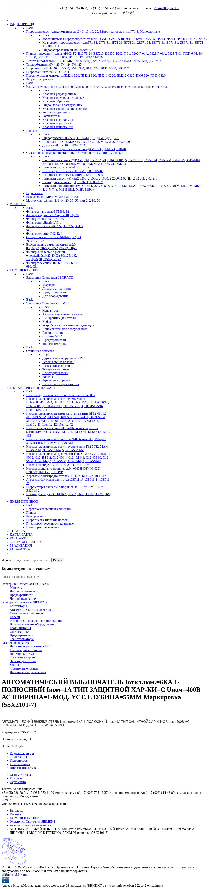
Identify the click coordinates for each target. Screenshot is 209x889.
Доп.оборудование (23, 598)
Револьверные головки (26, 650)
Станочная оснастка (16, 642)
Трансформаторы (22, 639)
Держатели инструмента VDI (30, 646)
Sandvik (15, 664)
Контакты (16, 778)
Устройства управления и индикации (36, 620)
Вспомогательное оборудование (32, 624)
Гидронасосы (19, 760)
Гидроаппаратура (22, 753)
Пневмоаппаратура (23, 767)
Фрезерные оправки (24, 668)
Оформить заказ (21, 774)
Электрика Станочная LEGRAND (25, 584)
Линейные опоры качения (28, 672)
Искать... (8, 560)
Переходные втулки (23, 653)
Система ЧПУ (19, 631)
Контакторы (18, 606)
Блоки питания (20, 628)
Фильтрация (18, 756)
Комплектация (20, 764)
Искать (57, 560)
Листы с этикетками (24, 591)
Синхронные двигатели (26, 613)
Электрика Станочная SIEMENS (24, 602)
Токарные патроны (23, 657)
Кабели (15, 617)
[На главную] (14, 863)
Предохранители (21, 595)
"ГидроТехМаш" (25, 7)
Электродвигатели (23, 661)
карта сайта (18, 782)
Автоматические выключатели (31, 609)
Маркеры (16, 587)
